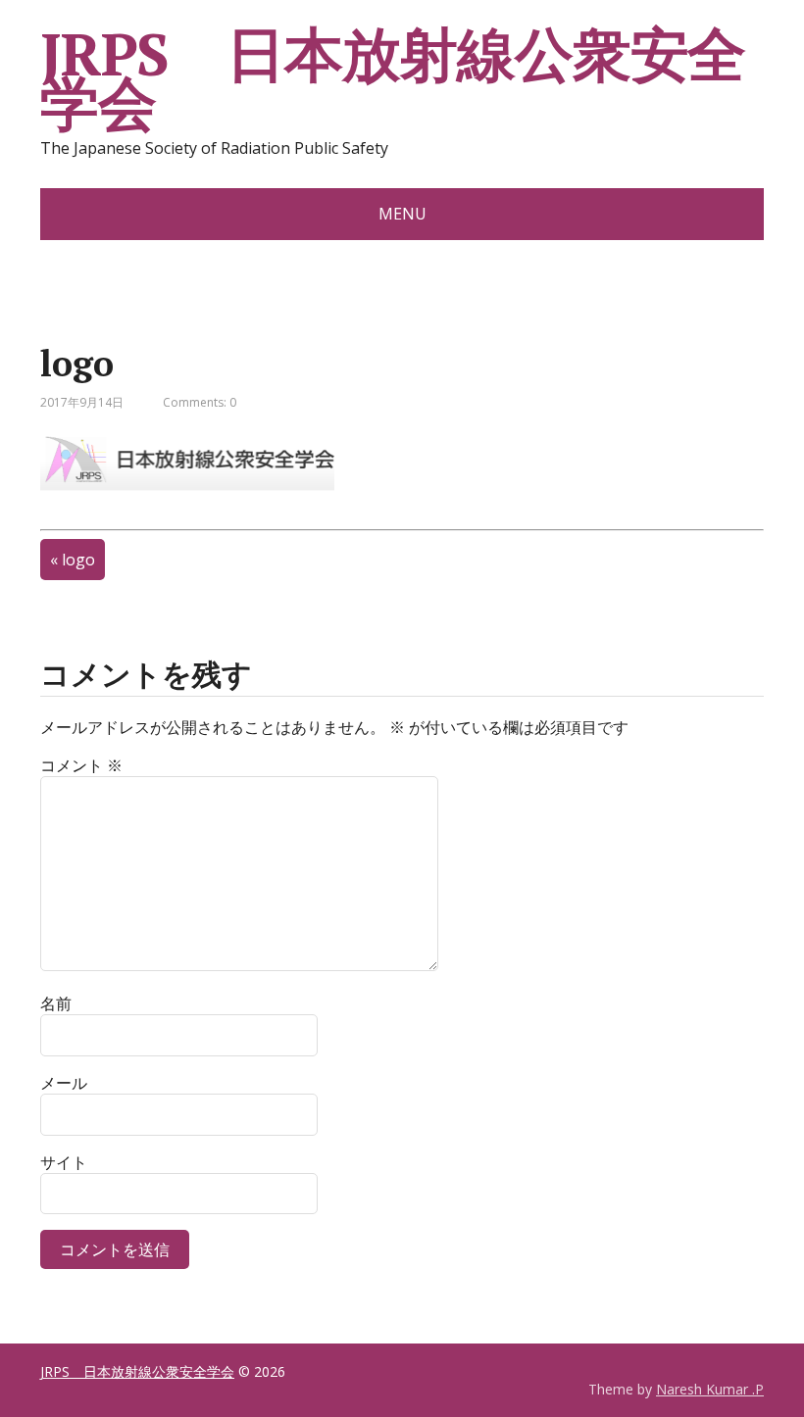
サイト (63, 1162)
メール (63, 1083)
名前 (56, 1003)
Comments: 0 (199, 402)
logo (78, 559)
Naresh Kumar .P (710, 1389)
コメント (81, 765)
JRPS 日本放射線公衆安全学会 (392, 78)
